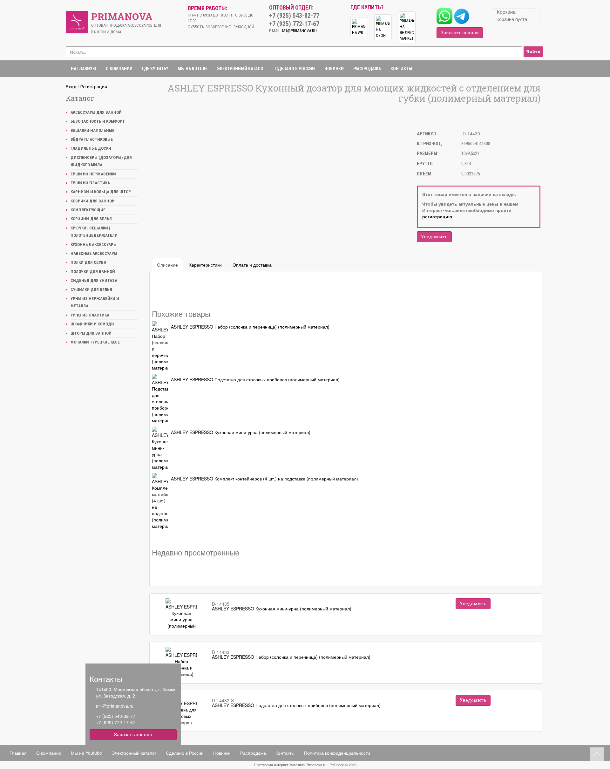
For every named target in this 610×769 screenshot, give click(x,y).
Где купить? (155, 68)
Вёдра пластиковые (92, 139)
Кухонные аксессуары (94, 244)
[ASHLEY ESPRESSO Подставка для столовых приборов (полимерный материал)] (160, 399)
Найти (533, 51)
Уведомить (434, 237)
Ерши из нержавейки (93, 174)
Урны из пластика (90, 315)
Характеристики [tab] (205, 265)
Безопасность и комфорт (98, 121)
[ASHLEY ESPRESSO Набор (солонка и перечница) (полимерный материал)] (160, 346)
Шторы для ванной (91, 333)
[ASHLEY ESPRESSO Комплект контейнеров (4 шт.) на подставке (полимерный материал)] (160, 501)
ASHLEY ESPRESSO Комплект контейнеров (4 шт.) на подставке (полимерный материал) (264, 478)
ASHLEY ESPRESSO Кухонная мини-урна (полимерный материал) (240, 432)
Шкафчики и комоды (92, 324)
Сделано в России (295, 68)
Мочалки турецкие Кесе (95, 342)
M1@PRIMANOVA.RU (299, 30)
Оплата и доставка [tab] (252, 265)
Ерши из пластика (90, 182)
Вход (71, 86)
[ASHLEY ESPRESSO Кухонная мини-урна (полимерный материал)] (160, 448)
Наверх (597, 754)
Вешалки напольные (92, 130)
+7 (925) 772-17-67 (115, 722)
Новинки (334, 68)
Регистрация (93, 86)
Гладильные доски (91, 148)
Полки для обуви (88, 262)
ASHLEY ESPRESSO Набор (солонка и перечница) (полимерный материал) (250, 326)
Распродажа (367, 68)
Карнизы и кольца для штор (101, 191)
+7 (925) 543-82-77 (115, 716)
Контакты (401, 68)
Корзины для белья (91, 218)
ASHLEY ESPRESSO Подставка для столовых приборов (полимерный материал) (255, 379)
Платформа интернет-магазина (279, 764)
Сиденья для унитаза (94, 280)
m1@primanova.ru (114, 706)
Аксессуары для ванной (96, 112)
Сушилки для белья (91, 289)
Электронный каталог (241, 68)
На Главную (83, 68)
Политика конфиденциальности (337, 753)
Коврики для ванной (93, 201)
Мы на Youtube (86, 753)
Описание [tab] (167, 265)
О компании (119, 68)
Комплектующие (88, 210)
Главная (18, 753)
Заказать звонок (460, 33)
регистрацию (437, 216)
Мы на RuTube (192, 68)
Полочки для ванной (93, 271)
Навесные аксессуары (94, 253)
